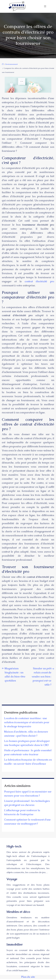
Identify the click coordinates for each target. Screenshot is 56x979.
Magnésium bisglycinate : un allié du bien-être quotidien (15, 674)
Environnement (11, 64)
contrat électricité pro (39, 281)
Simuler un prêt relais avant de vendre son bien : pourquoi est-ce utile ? (41, 676)
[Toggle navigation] (45, 6)
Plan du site (28, 977)
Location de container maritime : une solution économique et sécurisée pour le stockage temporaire (26, 722)
